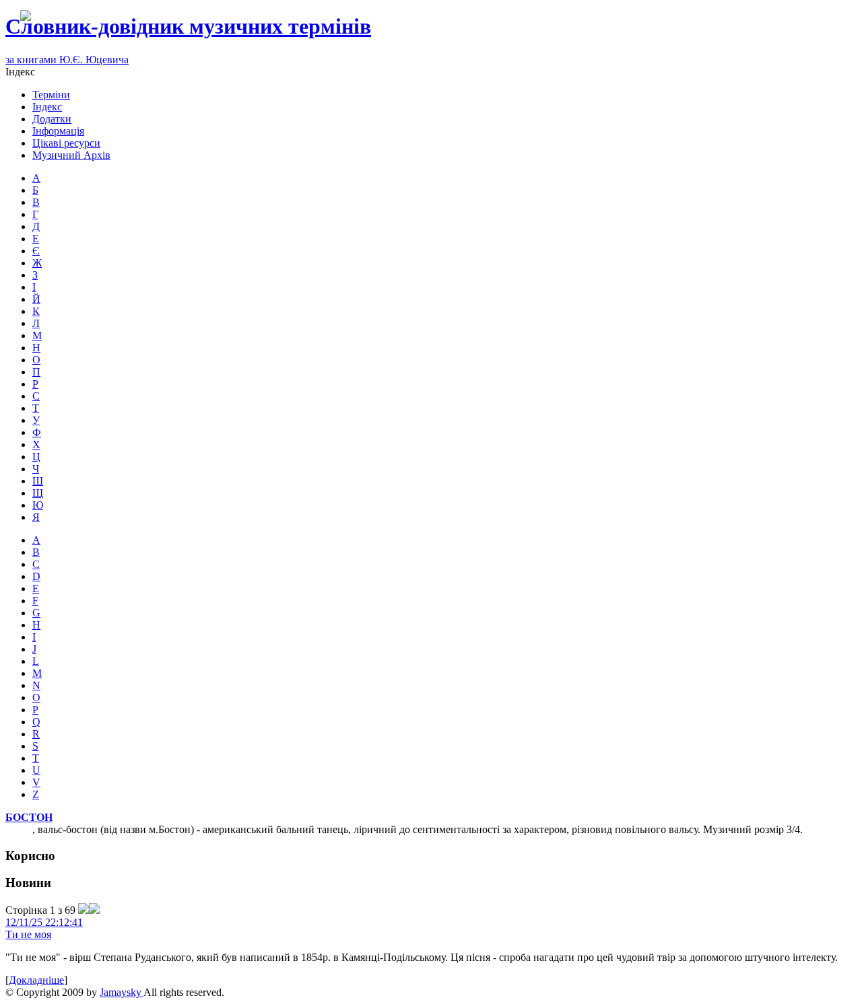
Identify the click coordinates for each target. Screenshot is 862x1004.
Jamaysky (121, 992)
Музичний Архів (71, 155)
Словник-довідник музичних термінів (188, 26)
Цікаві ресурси (66, 143)
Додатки (51, 118)
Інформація (58, 131)
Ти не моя (28, 934)
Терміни (51, 94)
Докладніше (36, 980)
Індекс (47, 106)
